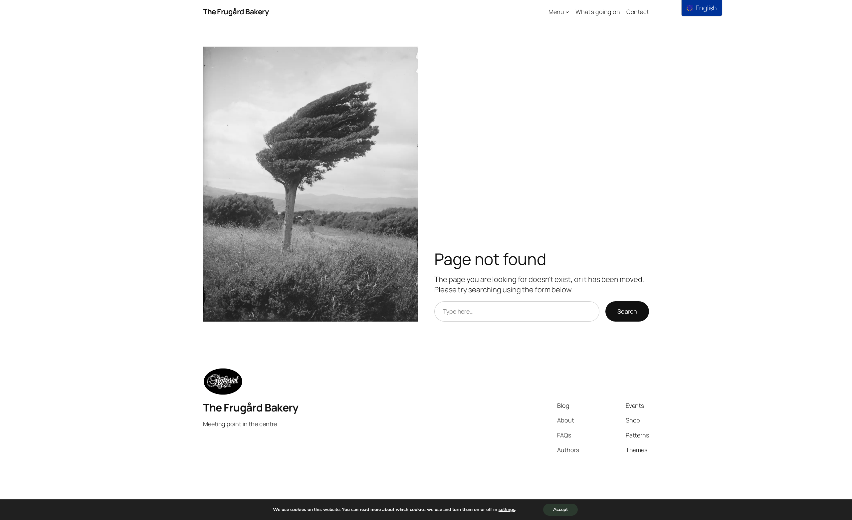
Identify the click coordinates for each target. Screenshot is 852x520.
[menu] (702, 8)
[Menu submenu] (567, 12)
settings (507, 510)
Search (627, 311)
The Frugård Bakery (236, 12)
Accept (560, 509)
